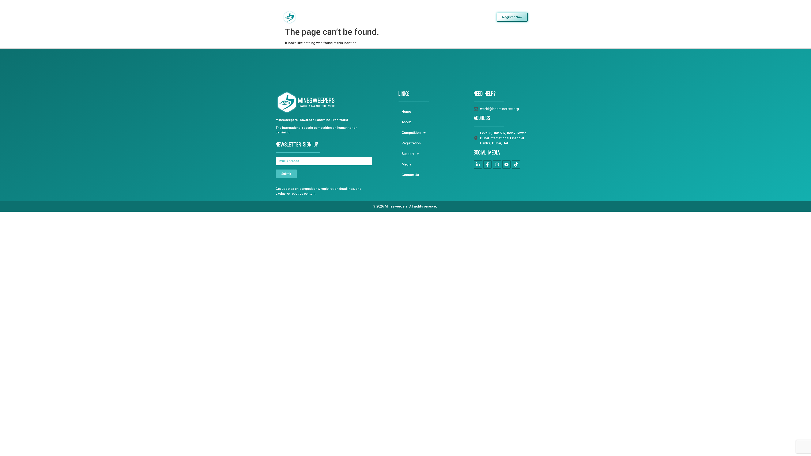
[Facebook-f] (487, 164)
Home (340, 17)
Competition (376, 17)
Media (451, 17)
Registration (406, 17)
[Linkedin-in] (478, 164)
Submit (286, 173)
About (355, 17)
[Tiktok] (516, 164)
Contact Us (471, 17)
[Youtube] (506, 164)
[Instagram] (497, 164)
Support (429, 17)
